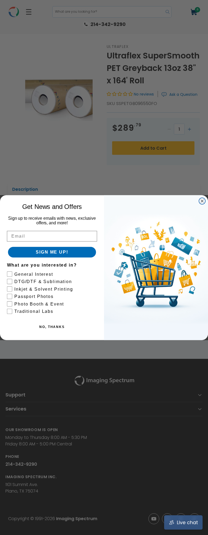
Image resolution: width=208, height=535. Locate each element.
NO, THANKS (52, 327)
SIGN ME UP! (52, 252)
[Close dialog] (202, 201)
